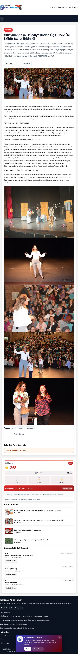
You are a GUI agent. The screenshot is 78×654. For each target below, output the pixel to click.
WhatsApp (30, 428)
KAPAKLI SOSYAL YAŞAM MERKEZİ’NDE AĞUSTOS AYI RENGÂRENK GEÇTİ (25, 620)
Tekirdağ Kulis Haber (11, 600)
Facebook (20, 428)
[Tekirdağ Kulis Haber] (11, 7)
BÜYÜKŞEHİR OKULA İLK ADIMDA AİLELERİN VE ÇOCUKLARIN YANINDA (24, 616)
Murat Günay (9, 64)
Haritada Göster (11, 561)
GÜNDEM (8, 30)
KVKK (9, 652)
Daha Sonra (38, 649)
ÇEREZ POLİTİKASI (70, 7)
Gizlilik (14, 652)
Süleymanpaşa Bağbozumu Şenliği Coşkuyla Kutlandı (17, 628)
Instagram (18, 608)
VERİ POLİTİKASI (56, 7)
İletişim (4, 652)
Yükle (28, 649)
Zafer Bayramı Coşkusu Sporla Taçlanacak (13, 624)
